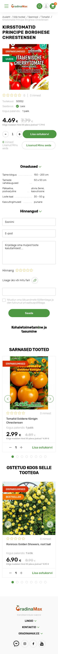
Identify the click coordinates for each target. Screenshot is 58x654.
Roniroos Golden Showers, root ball (28, 544)
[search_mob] (39, 6)
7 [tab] (40, 456)
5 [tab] (31, 456)
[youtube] (42, 644)
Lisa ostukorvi (39, 134)
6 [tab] (36, 456)
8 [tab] (45, 456)
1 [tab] (12, 456)
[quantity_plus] (21, 447)
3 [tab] (22, 456)
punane (38, 202)
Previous (8, 398)
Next (50, 398)
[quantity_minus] (10, 447)
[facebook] (33, 644)
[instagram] (25, 644)
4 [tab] (26, 456)
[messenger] (16, 644)
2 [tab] (17, 456)
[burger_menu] (6, 6)
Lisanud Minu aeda (38, 145)
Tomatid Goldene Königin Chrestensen (22, 420)
